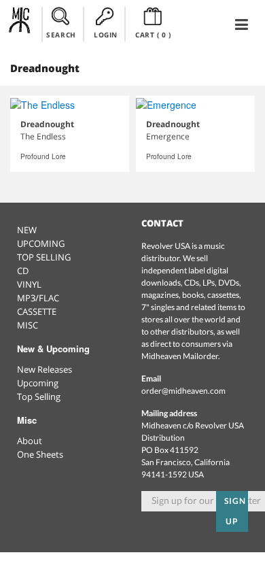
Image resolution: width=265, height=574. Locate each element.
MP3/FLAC (38, 298)
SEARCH (61, 34)
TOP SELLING (44, 257)
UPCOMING (41, 243)
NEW (27, 230)
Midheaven (20, 24)
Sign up (235, 511)
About (29, 441)
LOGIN (106, 34)
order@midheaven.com (183, 391)
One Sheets (40, 454)
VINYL (29, 284)
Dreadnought (47, 124)
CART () (153, 34)
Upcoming (37, 383)
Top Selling (38, 396)
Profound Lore (43, 156)
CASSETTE (36, 311)
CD (23, 271)
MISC (27, 325)
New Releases (44, 369)
